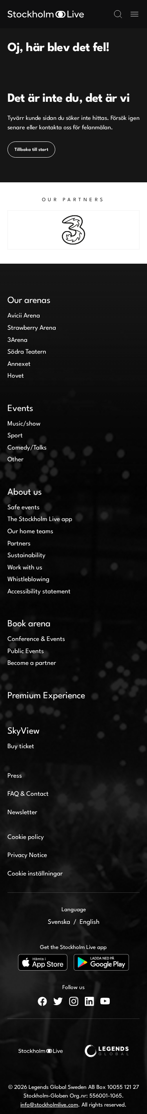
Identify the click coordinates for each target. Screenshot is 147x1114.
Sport (15, 436)
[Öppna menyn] (134, 14)
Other (15, 460)
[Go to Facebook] (42, 1001)
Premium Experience (46, 696)
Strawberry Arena (31, 328)
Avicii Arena (23, 316)
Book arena (29, 624)
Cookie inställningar (35, 874)
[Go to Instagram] (73, 1001)
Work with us (24, 568)
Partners (19, 544)
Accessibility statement (39, 592)
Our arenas (29, 300)
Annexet (19, 364)
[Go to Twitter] (58, 1001)
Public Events (25, 651)
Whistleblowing (28, 579)
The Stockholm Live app (39, 519)
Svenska (59, 922)
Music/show (23, 424)
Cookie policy (25, 837)
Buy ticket (20, 746)
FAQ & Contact (28, 794)
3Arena (17, 340)
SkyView (23, 731)
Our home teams (30, 532)
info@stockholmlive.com (49, 1105)
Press (14, 776)
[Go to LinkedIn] (89, 1001)
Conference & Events (36, 639)
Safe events (23, 508)
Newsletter (22, 812)
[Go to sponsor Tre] (73, 230)
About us (24, 492)
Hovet (15, 376)
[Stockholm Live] (45, 14)
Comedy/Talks (27, 448)
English (90, 922)
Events (20, 408)
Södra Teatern (26, 352)
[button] (118, 14)
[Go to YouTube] (105, 1001)
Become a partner (31, 663)
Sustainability (26, 555)
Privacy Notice (27, 855)
